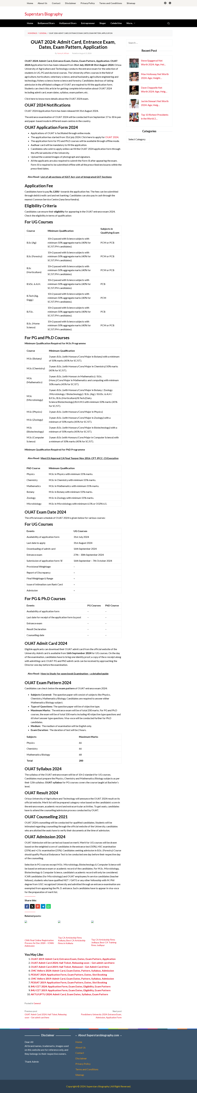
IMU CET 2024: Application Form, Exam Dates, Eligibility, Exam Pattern (71, 986)
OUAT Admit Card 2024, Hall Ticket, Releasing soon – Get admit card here (73, 962)
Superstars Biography (43, 14)
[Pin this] (37, 906)
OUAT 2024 (111, 137)
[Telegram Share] (43, 906)
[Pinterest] (165, 3)
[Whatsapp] (48, 906)
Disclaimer (81, 1058)
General (37, 1003)
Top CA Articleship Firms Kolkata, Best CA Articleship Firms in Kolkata (71, 940)
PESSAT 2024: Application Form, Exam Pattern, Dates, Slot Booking (69, 974)
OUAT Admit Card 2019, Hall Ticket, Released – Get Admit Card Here (70, 966)
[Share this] (27, 906)
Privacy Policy (82, 1063)
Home (78, 1041)
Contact (79, 1052)
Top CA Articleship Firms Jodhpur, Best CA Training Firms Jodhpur (103, 942)
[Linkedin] (170, 3)
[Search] (168, 23)
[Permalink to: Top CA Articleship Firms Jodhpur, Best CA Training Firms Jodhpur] (106, 929)
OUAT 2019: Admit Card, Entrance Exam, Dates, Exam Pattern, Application (73, 958)
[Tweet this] (32, 906)
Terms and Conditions (86, 1069)
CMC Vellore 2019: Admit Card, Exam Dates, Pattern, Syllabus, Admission (72, 978)
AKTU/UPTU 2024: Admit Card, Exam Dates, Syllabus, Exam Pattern (69, 994)
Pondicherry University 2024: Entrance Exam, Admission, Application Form (101, 1014)
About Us (80, 1047)
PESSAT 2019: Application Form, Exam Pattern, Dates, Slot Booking (69, 982)
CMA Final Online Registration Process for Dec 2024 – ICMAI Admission (39, 943)
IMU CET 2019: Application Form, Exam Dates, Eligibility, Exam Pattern (71, 990)
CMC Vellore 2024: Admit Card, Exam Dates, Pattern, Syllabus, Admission (72, 970)
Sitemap (79, 1074)
